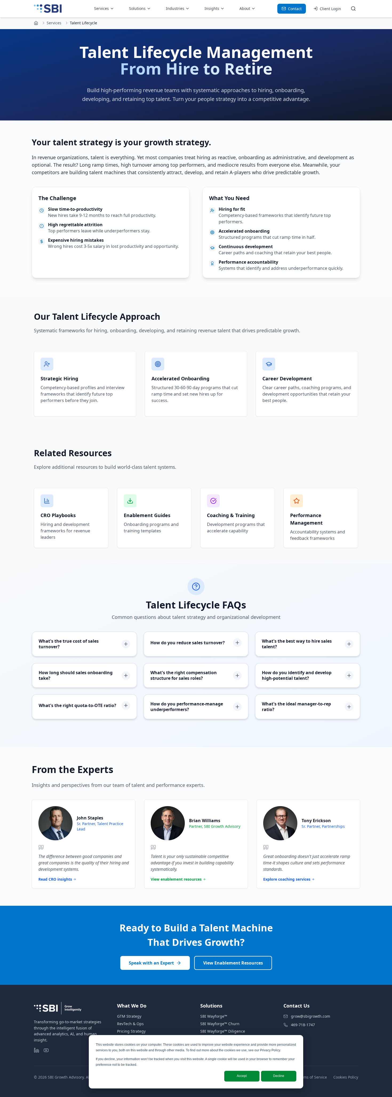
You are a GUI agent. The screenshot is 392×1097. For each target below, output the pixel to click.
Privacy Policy (270, 1050)
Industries (175, 8)
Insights (212, 8)
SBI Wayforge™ (213, 1016)
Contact (295, 8)
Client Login (330, 8)
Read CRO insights (55, 879)
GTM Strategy (129, 1016)
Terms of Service (312, 1077)
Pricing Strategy (131, 1031)
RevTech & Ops (130, 1023)
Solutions (137, 8)
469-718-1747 (303, 1024)
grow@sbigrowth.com (310, 1016)
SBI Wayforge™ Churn (219, 1023)
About (244, 8)
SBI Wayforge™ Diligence (222, 1031)
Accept (242, 1076)
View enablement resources (176, 879)
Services (101, 8)
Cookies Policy (345, 1077)
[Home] (36, 23)
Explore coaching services (286, 879)
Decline (278, 1076)
